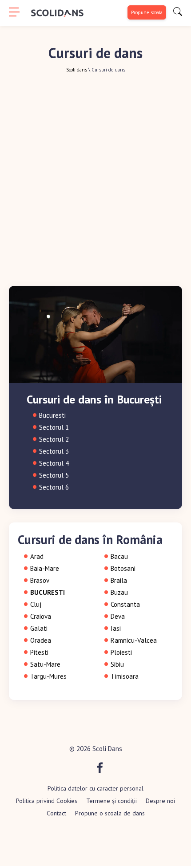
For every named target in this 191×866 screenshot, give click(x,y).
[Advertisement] (95, 172)
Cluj (35, 604)
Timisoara (125, 676)
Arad (37, 556)
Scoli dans (76, 70)
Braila (119, 580)
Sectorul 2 (54, 439)
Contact (56, 813)
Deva (118, 616)
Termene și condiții (111, 801)
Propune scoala (147, 12)
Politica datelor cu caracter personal (95, 788)
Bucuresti (52, 415)
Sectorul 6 (54, 487)
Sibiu (117, 664)
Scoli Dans (107, 748)
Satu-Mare (45, 664)
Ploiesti (121, 652)
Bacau (119, 556)
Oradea (40, 640)
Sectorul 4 (54, 463)
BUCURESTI (47, 592)
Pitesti (39, 652)
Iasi (116, 628)
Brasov (39, 580)
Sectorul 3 (54, 451)
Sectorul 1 (54, 427)
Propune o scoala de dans (110, 813)
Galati (39, 628)
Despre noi (160, 801)
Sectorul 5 (54, 475)
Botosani (123, 568)
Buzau (119, 592)
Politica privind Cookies (46, 801)
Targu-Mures (48, 676)
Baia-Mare (44, 568)
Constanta (125, 604)
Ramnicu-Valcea (134, 640)
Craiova (40, 616)
